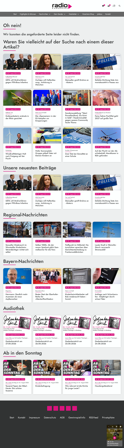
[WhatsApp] (5, 6)
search (119, 6)
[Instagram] (13, 6)
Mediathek (73, 14)
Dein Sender (58, 14)
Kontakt (108, 14)
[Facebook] (9, 6)
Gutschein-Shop (88, 14)
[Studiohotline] (21, 6)
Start (15, 14)
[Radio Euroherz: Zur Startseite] (62, 6)
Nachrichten (43, 14)
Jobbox (99, 14)
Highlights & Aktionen (28, 14)
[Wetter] (114, 6)
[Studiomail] (17, 6)
